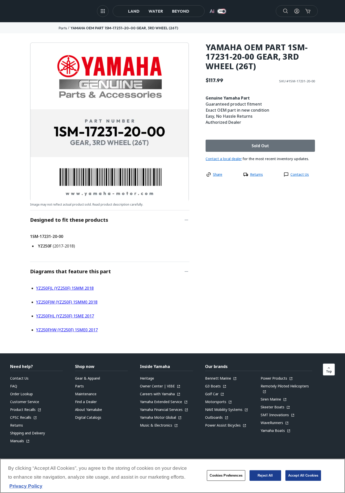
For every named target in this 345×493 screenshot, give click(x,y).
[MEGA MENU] (103, 11)
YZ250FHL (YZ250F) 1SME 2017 (65, 316)
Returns (256, 174)
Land (133, 11)
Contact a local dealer (224, 158)
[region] (172, 476)
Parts (63, 28)
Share (217, 174)
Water (156, 11)
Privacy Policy (25, 486)
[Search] (285, 11)
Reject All (265, 475)
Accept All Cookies (303, 475)
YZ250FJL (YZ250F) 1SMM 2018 (65, 288)
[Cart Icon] (307, 11)
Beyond (180, 11)
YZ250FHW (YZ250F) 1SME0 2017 (67, 330)
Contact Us (299, 174)
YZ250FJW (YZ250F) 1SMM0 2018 (66, 302)
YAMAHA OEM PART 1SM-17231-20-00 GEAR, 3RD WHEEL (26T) (124, 28)
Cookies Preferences (226, 475)
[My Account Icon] (296, 11)
